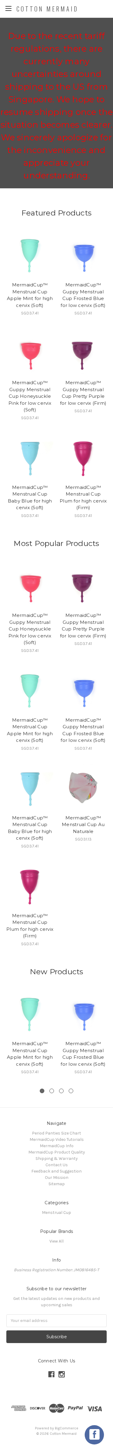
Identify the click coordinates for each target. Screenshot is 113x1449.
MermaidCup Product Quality (56, 1152)
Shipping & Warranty (57, 1158)
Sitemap (57, 1183)
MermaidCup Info (57, 1145)
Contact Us (57, 1164)
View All (56, 1241)
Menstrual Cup (56, 1212)
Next (107, 1036)
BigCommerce (66, 1428)
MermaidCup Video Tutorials (57, 1139)
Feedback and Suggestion (56, 1171)
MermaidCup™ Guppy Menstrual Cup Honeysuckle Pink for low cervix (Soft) (29, 396)
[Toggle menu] (8, 8)
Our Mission (56, 1177)
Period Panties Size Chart (56, 1133)
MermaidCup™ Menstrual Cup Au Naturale (83, 824)
